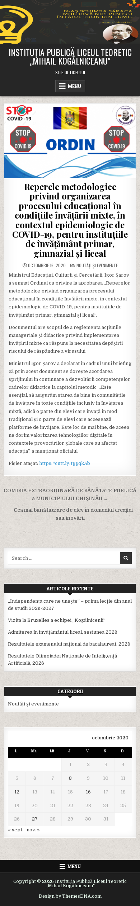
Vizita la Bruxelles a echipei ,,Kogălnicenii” (57, 620)
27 (35, 819)
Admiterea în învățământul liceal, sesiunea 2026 (62, 632)
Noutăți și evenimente (97, 265)
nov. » (33, 829)
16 (88, 792)
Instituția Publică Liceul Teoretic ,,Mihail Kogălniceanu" (70, 56)
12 (16, 792)
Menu (74, 86)
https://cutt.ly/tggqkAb (64, 463)
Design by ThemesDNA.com (70, 896)
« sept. (15, 829)
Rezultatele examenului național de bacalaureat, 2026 (69, 644)
